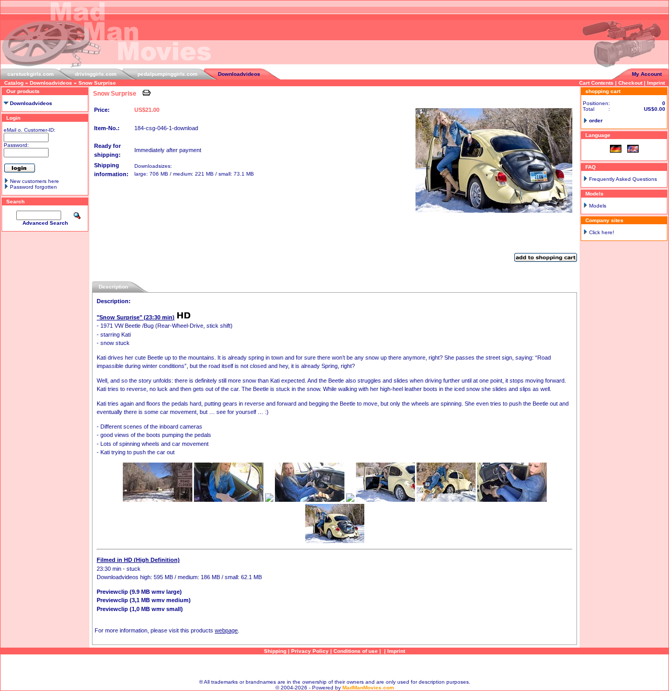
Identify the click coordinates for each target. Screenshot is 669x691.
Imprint (656, 83)
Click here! (601, 232)
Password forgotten (33, 187)
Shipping (275, 651)
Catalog (14, 83)
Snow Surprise (97, 83)
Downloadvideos (239, 74)
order (596, 120)
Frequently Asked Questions (623, 179)
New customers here (34, 181)
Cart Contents (596, 83)
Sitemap (334, 667)
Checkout (630, 83)
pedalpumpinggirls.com (167, 74)
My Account (647, 74)
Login (13, 118)
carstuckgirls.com (30, 74)
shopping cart (602, 91)
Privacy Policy (310, 651)
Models (597, 206)
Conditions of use (355, 651)
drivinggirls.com (96, 74)
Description (113, 287)
